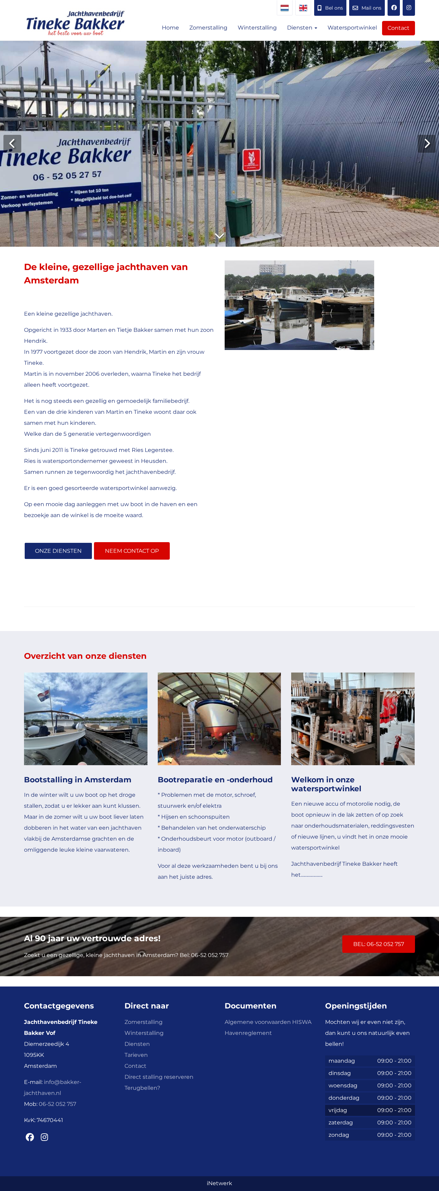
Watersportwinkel (352, 27)
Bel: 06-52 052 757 (378, 944)
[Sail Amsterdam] (409, 8)
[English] (303, 7)
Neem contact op (132, 551)
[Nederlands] (285, 7)
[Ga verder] (219, 235)
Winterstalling (257, 27)
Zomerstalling (208, 27)
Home (170, 27)
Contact (399, 28)
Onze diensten (58, 551)
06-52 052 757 (57, 1104)
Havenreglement (248, 1033)
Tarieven (136, 1055)
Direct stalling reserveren (158, 1077)
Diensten (300, 27)
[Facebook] (394, 8)
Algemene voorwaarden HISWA (268, 1022)
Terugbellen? (142, 1088)
